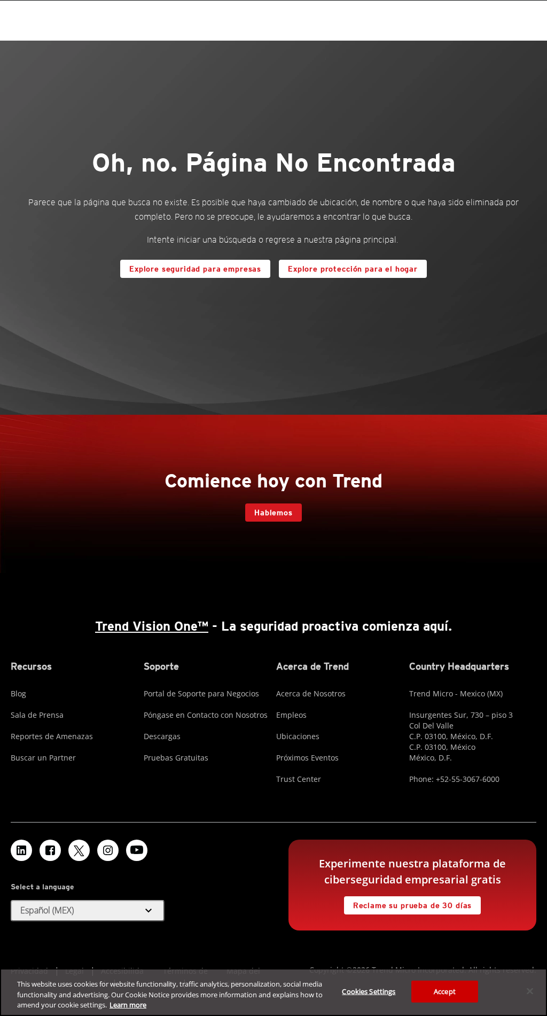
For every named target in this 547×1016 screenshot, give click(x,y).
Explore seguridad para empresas (195, 269)
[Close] (530, 991)
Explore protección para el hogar (353, 269)
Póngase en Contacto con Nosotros (206, 715)
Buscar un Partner (43, 758)
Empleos (291, 715)
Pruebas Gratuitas (176, 758)
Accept (445, 991)
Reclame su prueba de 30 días (412, 905)
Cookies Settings (368, 991)
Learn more (128, 1005)
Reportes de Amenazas (52, 736)
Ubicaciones (297, 736)
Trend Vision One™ (151, 626)
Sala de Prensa (37, 715)
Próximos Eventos (307, 758)
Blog (18, 693)
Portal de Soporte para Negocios (201, 693)
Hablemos (273, 512)
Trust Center (298, 779)
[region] (273, 992)
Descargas (162, 736)
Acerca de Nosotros (311, 693)
